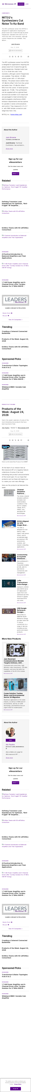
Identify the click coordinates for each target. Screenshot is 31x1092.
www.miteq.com (16, 114)
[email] (21, 56)
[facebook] (10, 56)
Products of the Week (8, 404)
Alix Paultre (5, 428)
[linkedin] (12, 56)
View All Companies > (15, 319)
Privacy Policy (17, 1084)
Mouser (5, 315)
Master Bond (6, 313)
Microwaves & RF (23, 428)
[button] (3, 4)
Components (6, 13)
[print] (28, 56)
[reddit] (18, 56)
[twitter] (15, 56)
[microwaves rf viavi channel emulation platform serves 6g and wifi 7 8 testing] (9, 492)
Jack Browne (15, 44)
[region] (15, 1085)
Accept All (15, 1088)
